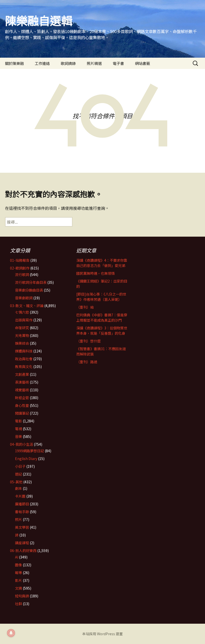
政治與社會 (23, 358)
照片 (18, 519)
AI (16, 557)
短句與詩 (22, 595)
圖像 (18, 564)
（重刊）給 (85, 307)
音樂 (18, 436)
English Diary (26, 458)
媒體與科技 (23, 350)
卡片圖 (20, 496)
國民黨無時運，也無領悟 (95, 273)
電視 (18, 428)
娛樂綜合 (22, 343)
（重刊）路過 (86, 361)
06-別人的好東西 (23, 550)
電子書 (118, 63)
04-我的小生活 (21, 444)
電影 (18, 420)
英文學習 (22, 527)
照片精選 (94, 63)
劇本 (18, 488)
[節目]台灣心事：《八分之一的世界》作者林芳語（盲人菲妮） (101, 297)
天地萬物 (22, 335)
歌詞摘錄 (68, 63)
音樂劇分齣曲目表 (29, 290)
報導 (18, 572)
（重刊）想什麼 (88, 340)
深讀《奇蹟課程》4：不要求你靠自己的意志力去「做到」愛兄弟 (101, 263)
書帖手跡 (22, 511)
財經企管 (22, 397)
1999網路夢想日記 (29, 450)
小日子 (20, 466)
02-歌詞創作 (20, 267)
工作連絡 (42, 63)
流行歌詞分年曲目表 (30, 282)
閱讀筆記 (22, 413)
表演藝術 (22, 382)
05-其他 (16, 481)
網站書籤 (142, 63)
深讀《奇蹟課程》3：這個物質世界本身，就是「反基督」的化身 (101, 330)
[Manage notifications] (11, 633)
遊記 (18, 474)
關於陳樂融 (14, 63)
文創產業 (22, 374)
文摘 (18, 588)
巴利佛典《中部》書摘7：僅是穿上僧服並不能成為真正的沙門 (101, 317)
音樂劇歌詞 (23, 297)
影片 (18, 580)
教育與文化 (23, 366)
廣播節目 (22, 503)
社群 (18, 603)
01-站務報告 (20, 260)
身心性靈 (22, 405)
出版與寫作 (23, 319)
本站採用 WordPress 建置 (102, 633)
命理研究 (22, 327)
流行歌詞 (22, 274)
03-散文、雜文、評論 (27, 305)
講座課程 (22, 542)
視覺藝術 (22, 389)
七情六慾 (22, 312)
